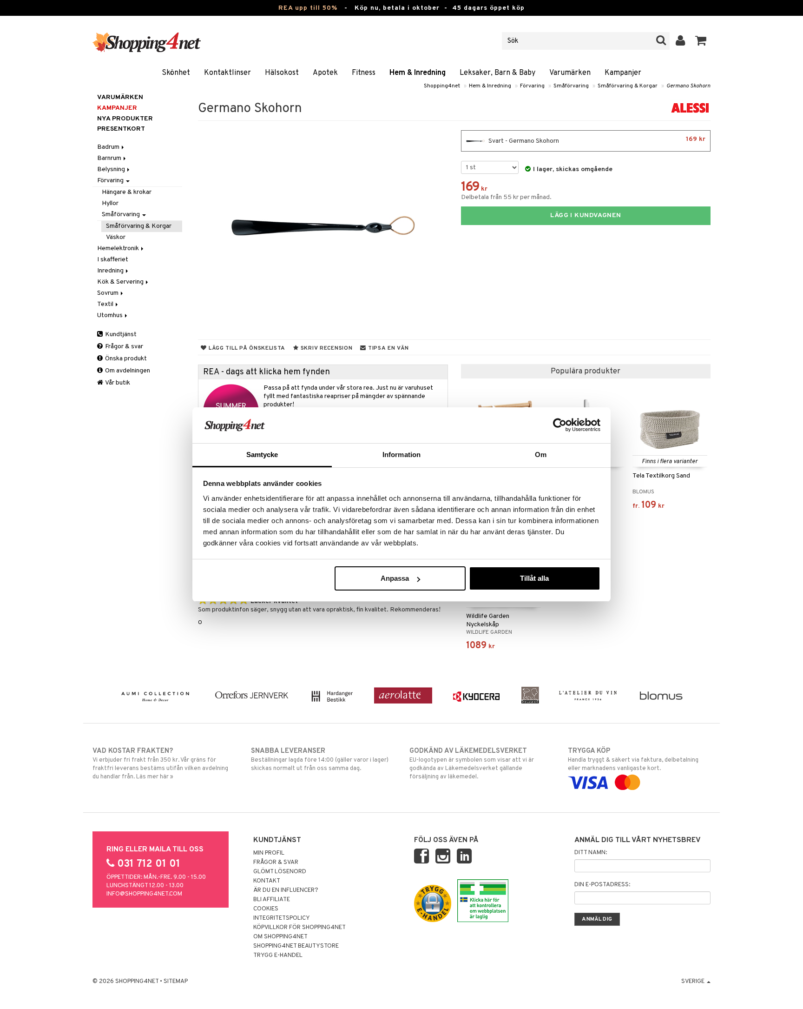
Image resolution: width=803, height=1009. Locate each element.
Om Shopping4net (280, 937)
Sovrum (108, 293)
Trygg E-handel (278, 955)
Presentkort (121, 129)
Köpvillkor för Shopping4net (299, 927)
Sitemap (176, 981)
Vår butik (117, 383)
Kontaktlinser (227, 73)
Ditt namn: (590, 852)
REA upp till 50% (307, 8)
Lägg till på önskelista (246, 348)
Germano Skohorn (688, 86)
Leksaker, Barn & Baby (497, 73)
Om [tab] (540, 454)
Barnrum (110, 158)
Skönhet (176, 73)
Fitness (363, 73)
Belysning (111, 169)
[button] (701, 41)
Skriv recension (325, 348)
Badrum (109, 147)
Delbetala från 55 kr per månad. (506, 197)
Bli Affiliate (271, 899)
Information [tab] (401, 454)
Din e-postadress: (602, 885)
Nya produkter (125, 119)
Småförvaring (571, 86)
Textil (106, 304)
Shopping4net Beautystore (296, 946)
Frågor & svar (123, 347)
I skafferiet (112, 260)
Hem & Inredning (417, 73)
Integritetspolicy (281, 918)
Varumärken (570, 73)
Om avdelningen (127, 371)
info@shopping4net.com (144, 894)
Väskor (115, 237)
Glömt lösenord (279, 872)
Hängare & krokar (126, 192)
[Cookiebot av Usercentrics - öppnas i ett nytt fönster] (559, 425)
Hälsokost (282, 73)
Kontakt (266, 881)
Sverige (693, 981)
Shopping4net (442, 86)
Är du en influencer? (285, 890)
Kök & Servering (121, 282)
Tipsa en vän (387, 348)
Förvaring (532, 86)
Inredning (111, 271)
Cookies (265, 909)
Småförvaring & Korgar (628, 86)
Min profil (268, 853)
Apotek (325, 73)
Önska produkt (125, 359)
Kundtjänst (120, 335)
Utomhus (110, 315)
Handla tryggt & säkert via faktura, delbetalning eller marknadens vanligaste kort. (633, 759)
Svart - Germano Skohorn (596, 140)
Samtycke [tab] (262, 454)
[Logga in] (680, 41)
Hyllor (110, 203)
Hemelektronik (118, 248)
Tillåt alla (534, 578)
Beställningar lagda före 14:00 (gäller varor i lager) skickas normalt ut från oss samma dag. (319, 759)
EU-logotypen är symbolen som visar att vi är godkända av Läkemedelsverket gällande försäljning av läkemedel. (471, 764)
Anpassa (395, 578)
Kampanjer (623, 73)
